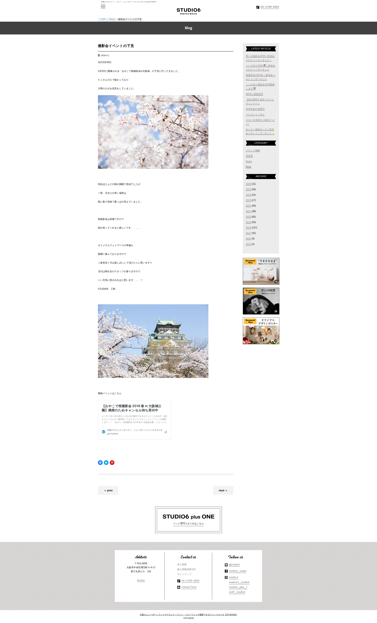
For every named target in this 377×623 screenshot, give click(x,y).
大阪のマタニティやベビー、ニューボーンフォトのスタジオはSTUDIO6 (188, 11)
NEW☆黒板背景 (254, 94)
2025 (248, 189)
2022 (248, 205)
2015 (248, 244)
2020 (248, 216)
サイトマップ (184, 574)
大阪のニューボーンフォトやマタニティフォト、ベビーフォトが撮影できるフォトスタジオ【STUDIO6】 (188, 614)
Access (141, 580)
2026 (248, 184)
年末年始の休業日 (255, 109)
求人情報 (182, 564)
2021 (248, 211)
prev (110, 490)
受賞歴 (249, 156)
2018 (248, 227)
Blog (112, 19)
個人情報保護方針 (186, 569)
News (249, 161)
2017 (248, 233)
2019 (248, 222)
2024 (248, 195)
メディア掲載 (253, 150)
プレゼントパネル (255, 114)
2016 (248, 238)
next (221, 490)
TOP (103, 19)
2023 (248, 200)
